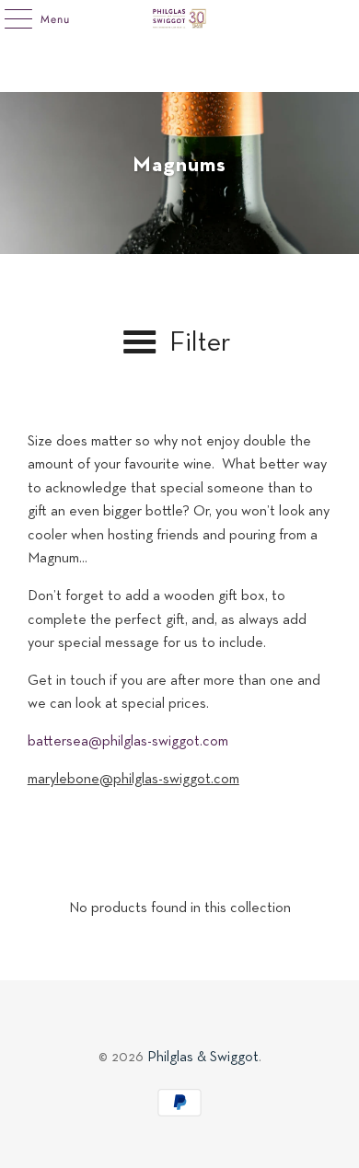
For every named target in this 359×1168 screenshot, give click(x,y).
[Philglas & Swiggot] (180, 18)
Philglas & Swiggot (203, 1057)
